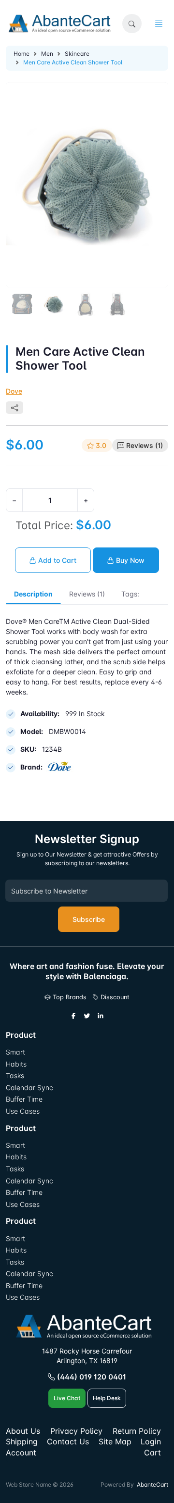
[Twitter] (87, 1016)
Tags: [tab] (130, 594)
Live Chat (67, 1398)
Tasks (15, 1075)
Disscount (114, 997)
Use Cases (23, 1111)
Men (47, 53)
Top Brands (69, 997)
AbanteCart (152, 1484)
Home (21, 53)
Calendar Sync (29, 1087)
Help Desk (107, 1398)
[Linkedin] (100, 1016)
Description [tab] (33, 594)
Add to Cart (56, 560)
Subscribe (88, 919)
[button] (132, 23)
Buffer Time (24, 1099)
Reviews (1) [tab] (87, 594)
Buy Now (129, 560)
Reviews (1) (144, 445)
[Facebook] (73, 1016)
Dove (14, 391)
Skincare (77, 53)
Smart (15, 1052)
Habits (16, 1064)
